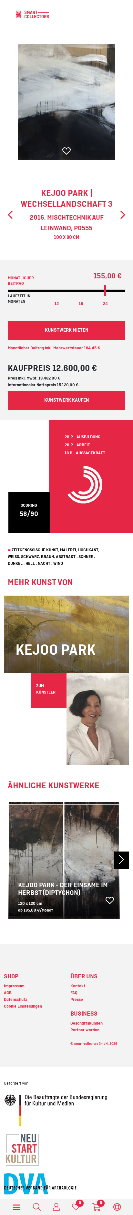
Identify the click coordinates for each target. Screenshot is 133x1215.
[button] (119, 860)
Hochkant (88, 550)
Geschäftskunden (86, 1023)
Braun (47, 557)
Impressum (14, 986)
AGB (8, 993)
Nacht (44, 563)
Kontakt (77, 986)
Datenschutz (15, 999)
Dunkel (15, 563)
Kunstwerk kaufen (66, 400)
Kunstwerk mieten (66, 330)
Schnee (85, 557)
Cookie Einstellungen (23, 1006)
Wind (58, 563)
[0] (76, 1208)
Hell (30, 563)
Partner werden (84, 1030)
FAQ (73, 993)
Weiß (13, 557)
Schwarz (30, 557)
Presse (76, 999)
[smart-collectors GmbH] (32, 14)
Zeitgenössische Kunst (35, 550)
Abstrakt (66, 557)
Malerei (68, 550)
